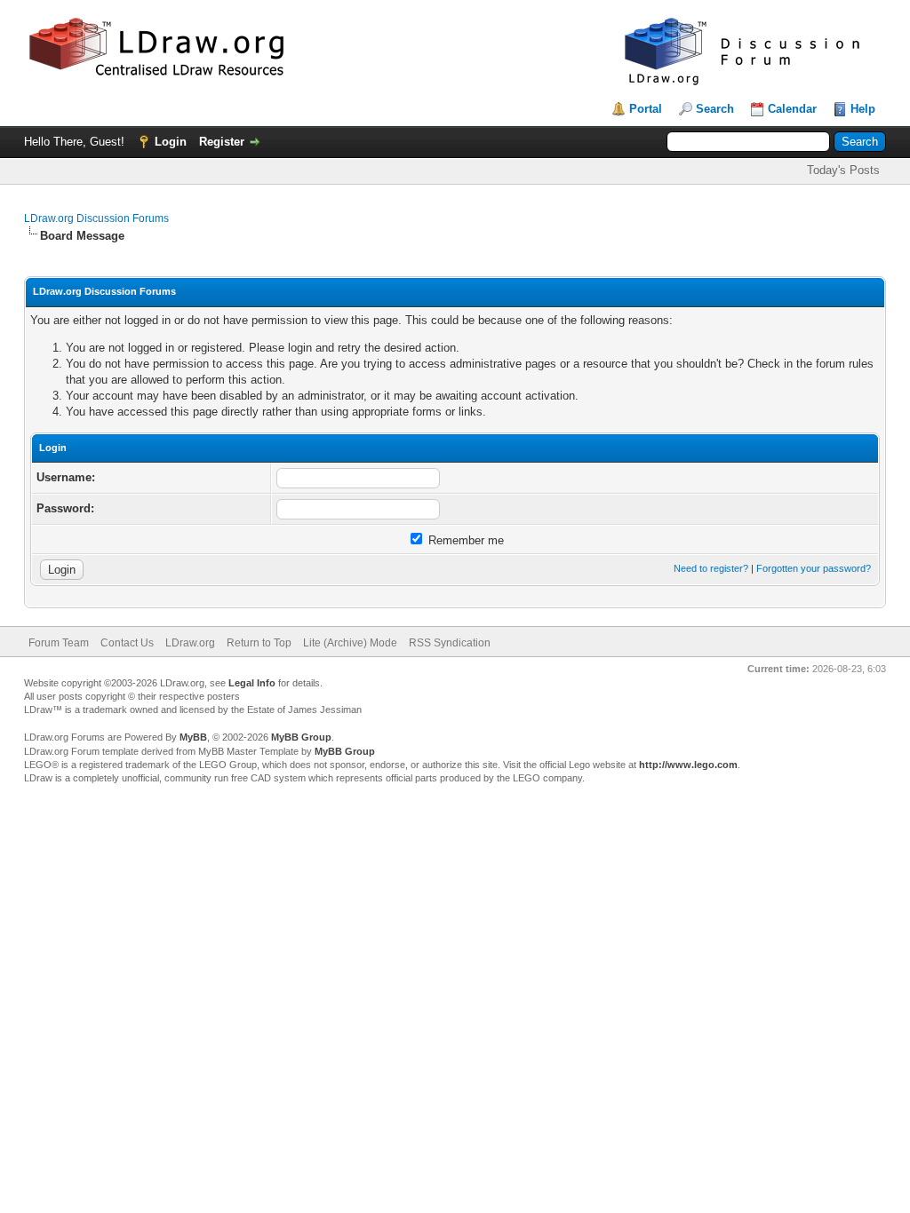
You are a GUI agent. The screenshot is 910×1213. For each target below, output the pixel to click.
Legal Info (251, 683)
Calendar (792, 108)
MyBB (193, 737)
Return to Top (259, 643)
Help (862, 108)
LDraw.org (190, 643)
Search (715, 108)
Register (221, 141)
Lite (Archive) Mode (350, 643)
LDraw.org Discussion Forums (96, 218)
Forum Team (58, 643)
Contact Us (127, 643)
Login (171, 141)
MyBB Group (301, 737)
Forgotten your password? (813, 568)
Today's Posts (843, 170)
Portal (645, 108)
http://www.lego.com (688, 764)
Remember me (464, 540)
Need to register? (711, 568)
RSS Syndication (450, 643)
